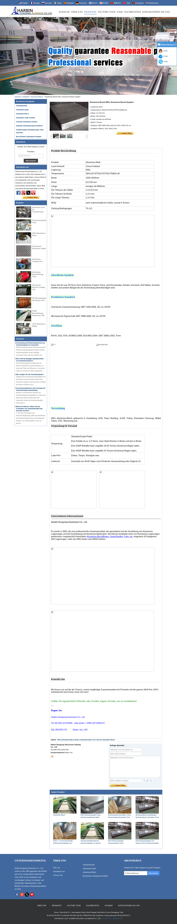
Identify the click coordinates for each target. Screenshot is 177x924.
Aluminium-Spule (22, 110)
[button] (104, 92)
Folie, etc (128, 536)
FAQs (120, 12)
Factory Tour (106, 12)
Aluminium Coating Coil (37, 260)
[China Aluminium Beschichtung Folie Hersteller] (23, 276)
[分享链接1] (33, 193)
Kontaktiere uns (59, 871)
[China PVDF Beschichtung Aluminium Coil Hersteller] (23, 315)
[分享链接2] (28, 193)
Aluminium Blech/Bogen (98, 536)
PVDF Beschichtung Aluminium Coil (38, 313)
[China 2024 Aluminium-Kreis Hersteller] (23, 238)
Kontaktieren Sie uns (156, 12)
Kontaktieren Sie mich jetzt (31, 197)
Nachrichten (132, 12)
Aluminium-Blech (37, 97)
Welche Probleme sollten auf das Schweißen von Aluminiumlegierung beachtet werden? (29, 409)
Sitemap (109, 906)
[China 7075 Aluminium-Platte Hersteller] (23, 328)
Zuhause (64, 12)
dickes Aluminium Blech (84, 740)
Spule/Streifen (116, 536)
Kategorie (26, 97)
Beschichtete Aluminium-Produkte (28, 137)
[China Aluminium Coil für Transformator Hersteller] (23, 212)
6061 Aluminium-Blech (65, 740)
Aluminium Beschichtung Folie (37, 274)
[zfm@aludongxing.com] (52, 756)
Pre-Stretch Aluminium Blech (104, 740)
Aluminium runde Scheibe (25, 118)
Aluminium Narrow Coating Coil (38, 287)
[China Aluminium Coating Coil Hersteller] (23, 264)
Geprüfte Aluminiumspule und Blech (29, 126)
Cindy (164, 51)
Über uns (77, 12)
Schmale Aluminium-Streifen (26, 122)
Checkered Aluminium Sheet (39, 247)
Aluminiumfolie (21, 106)
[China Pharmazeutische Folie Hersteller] (23, 225)
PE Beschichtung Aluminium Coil (39, 299)
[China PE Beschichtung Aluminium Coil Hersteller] (23, 302)
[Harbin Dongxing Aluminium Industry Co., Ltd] (29, 11)
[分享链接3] (23, 193)
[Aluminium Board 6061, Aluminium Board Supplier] (69, 116)
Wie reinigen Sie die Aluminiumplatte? (30, 374)
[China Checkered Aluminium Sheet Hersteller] (23, 251)
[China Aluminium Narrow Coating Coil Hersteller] (23, 289)
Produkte (90, 12)
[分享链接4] (18, 193)
